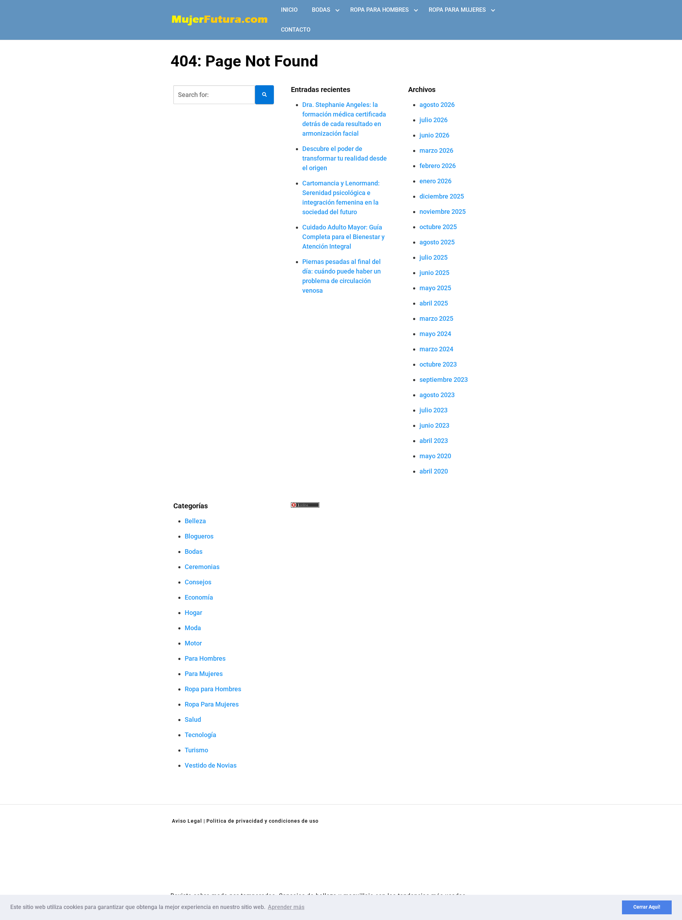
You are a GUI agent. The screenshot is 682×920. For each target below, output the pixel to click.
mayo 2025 (435, 288)
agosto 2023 (437, 395)
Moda (193, 628)
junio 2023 (434, 425)
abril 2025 (434, 303)
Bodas (321, 9)
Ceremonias (202, 566)
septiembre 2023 (444, 379)
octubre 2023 (438, 364)
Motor (193, 643)
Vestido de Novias (211, 765)
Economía (199, 597)
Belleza (195, 521)
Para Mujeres (204, 673)
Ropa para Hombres (379, 9)
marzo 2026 (436, 150)
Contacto (295, 29)
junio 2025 (434, 272)
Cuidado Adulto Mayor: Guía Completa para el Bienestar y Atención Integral (343, 236)
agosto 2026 (437, 104)
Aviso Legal (187, 821)
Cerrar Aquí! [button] (646, 907)
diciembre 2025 (442, 196)
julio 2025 (434, 257)
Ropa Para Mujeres (457, 9)
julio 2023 (434, 410)
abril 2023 (434, 440)
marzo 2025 (436, 318)
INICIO (289, 9)
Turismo (196, 750)
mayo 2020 (435, 456)
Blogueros (199, 536)
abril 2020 (434, 471)
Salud (193, 719)
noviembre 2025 (443, 211)
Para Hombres (205, 658)
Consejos (198, 582)
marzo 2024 (436, 349)
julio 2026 (434, 120)
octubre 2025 (438, 227)
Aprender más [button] (286, 907)
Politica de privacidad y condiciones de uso (262, 821)
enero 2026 (435, 181)
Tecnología (200, 734)
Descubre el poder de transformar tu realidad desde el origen (344, 158)
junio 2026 (434, 135)
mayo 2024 (435, 333)
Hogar (193, 612)
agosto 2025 (437, 242)
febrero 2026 (438, 165)
